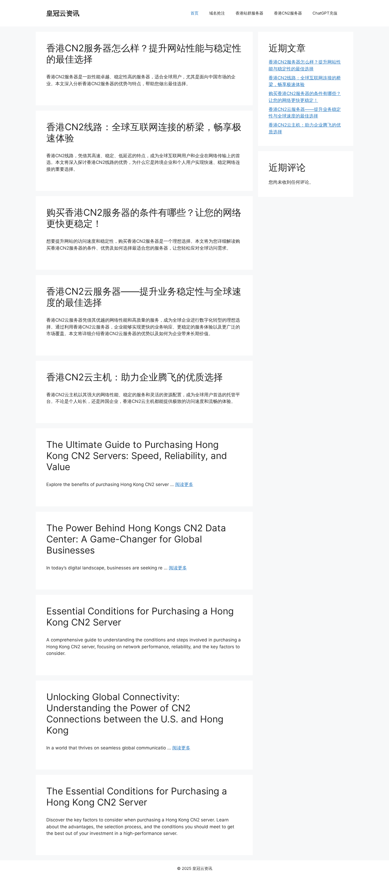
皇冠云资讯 (62, 13)
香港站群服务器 (249, 13)
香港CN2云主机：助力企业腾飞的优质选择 (134, 377)
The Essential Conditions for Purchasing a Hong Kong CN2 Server (136, 796)
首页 (194, 13)
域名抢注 (217, 13)
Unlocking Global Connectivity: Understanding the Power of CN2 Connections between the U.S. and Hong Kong (134, 713)
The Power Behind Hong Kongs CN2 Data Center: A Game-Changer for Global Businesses (136, 539)
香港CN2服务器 (288, 13)
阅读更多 (184, 484)
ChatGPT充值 (325, 13)
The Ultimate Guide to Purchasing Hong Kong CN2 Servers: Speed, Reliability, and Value (136, 455)
